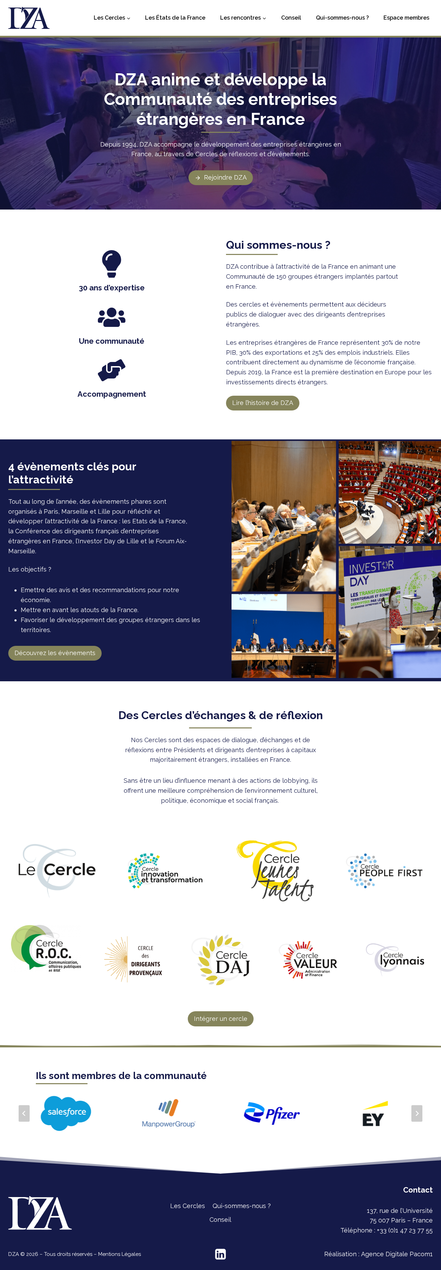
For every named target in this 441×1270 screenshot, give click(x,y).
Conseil (291, 17)
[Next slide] (416, 1113)
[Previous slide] (24, 1113)
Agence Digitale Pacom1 (397, 1254)
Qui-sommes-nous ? (342, 17)
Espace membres (406, 17)
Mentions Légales (119, 1254)
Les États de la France (175, 17)
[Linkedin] (220, 1254)
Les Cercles (187, 1205)
